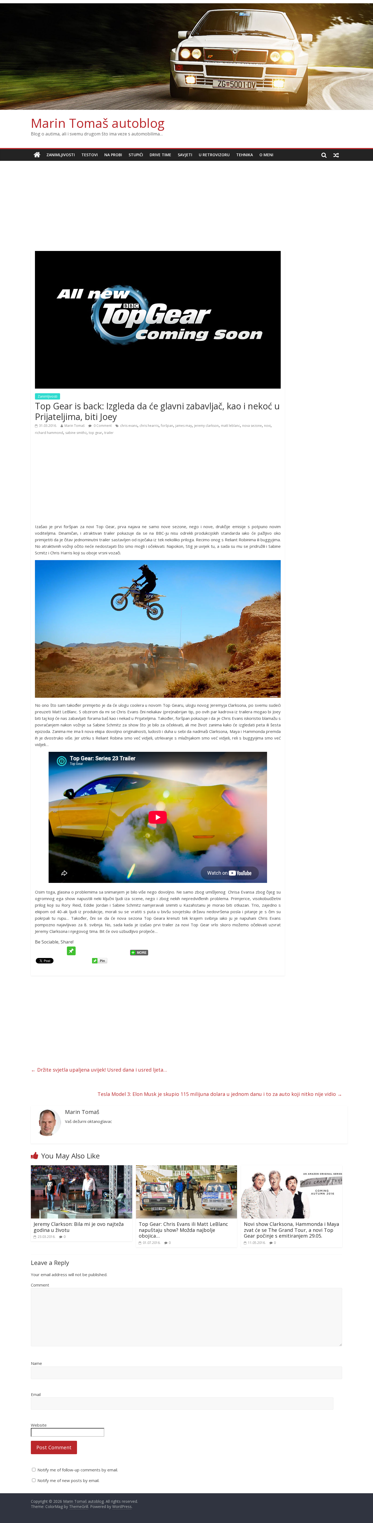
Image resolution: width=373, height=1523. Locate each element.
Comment (40, 1285)
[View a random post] (336, 155)
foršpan (167, 425)
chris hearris (149, 425)
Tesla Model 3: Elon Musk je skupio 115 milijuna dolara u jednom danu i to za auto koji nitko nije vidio (219, 1094)
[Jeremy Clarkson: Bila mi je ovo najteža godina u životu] (81, 1169)
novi (267, 425)
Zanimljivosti (60, 154)
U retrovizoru (214, 154)
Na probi (113, 154)
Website (39, 1425)
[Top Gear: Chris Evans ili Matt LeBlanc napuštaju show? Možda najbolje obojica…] (186, 1169)
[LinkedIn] (123, 951)
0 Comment (102, 425)
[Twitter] (40, 951)
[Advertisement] (186, 202)
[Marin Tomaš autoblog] (186, 56)
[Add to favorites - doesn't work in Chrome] (81, 951)
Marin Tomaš (74, 425)
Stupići (136, 154)
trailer (109, 432)
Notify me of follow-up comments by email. (77, 1469)
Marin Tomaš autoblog (97, 122)
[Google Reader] (112, 951)
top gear (95, 432)
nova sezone (252, 425)
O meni (266, 154)
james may (183, 425)
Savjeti (185, 154)
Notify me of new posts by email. (68, 1480)
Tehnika (244, 154)
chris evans (128, 425)
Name (36, 1363)
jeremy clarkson (206, 425)
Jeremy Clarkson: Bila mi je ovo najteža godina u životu (79, 1227)
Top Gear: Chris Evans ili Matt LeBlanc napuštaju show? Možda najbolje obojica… (183, 1230)
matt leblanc (230, 425)
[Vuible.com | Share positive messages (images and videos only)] (71, 949)
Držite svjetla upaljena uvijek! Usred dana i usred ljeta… (99, 1069)
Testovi (89, 154)
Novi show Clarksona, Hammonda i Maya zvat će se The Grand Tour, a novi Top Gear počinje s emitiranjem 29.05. (291, 1230)
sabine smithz (76, 432)
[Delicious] (102, 951)
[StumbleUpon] (92, 951)
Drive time (160, 154)
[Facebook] (50, 951)
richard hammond (49, 432)
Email (36, 1394)
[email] (61, 951)
